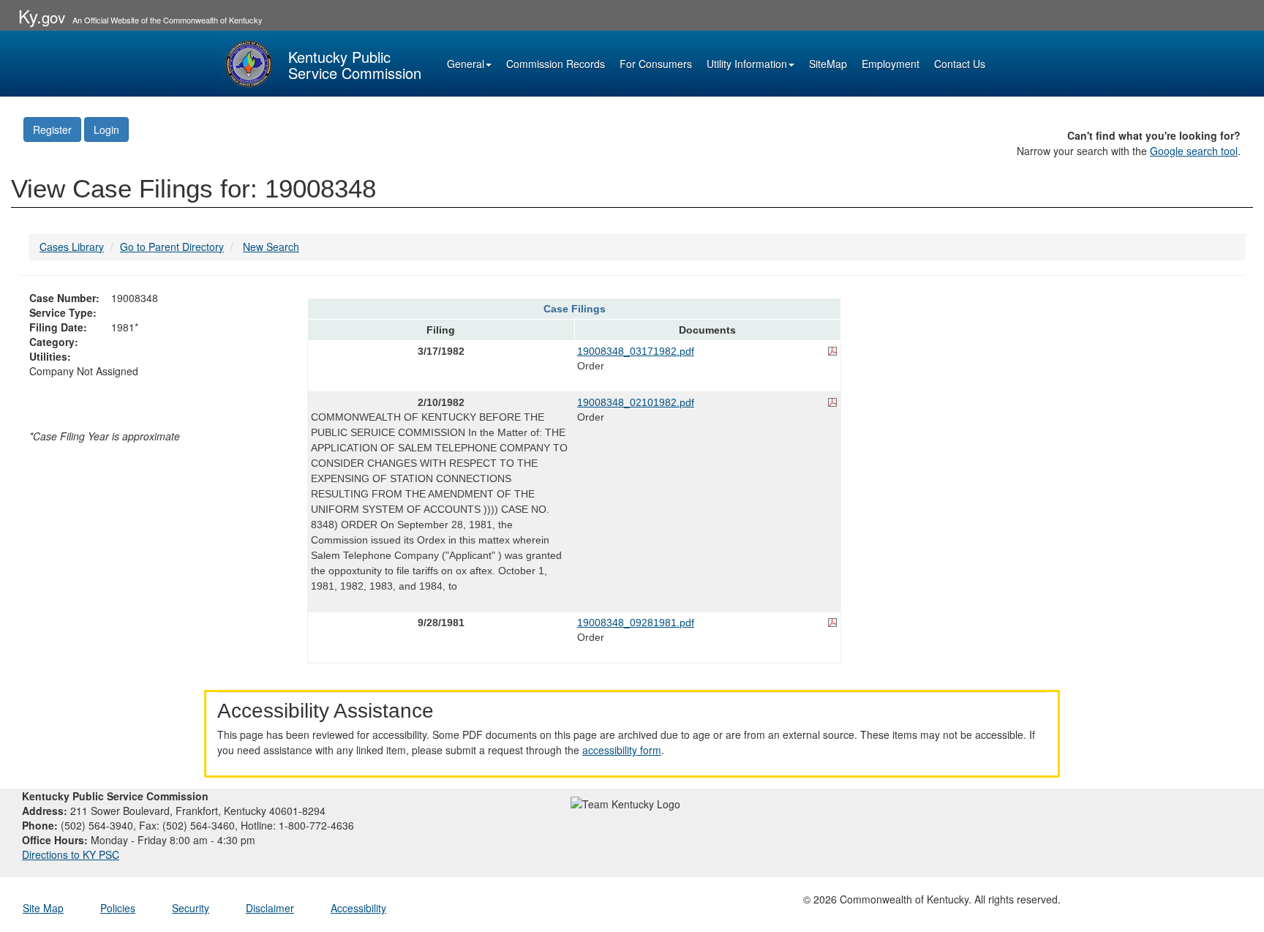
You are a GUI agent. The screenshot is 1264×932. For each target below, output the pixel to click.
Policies (117, 908)
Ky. (41, 16)
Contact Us (959, 63)
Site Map (43, 908)
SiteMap (828, 63)
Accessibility (358, 908)
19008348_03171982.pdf (635, 351)
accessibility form (621, 750)
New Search (271, 246)
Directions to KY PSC (70, 854)
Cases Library (72, 246)
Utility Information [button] (747, 63)
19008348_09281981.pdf (635, 622)
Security (190, 908)
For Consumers (656, 63)
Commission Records (555, 63)
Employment (890, 63)
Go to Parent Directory (172, 246)
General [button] (465, 63)
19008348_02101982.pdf (635, 402)
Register (52, 129)
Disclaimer (270, 908)
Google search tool (1194, 150)
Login (106, 129)
